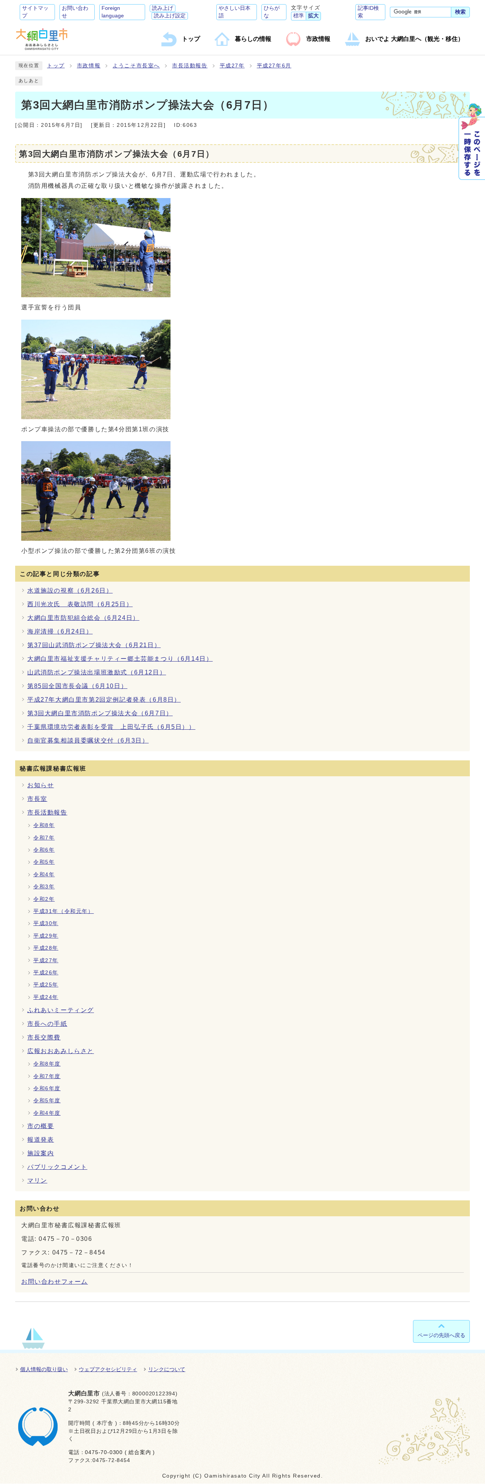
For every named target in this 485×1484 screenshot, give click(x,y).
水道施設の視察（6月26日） (70, 590)
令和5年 (44, 862)
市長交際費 (44, 1037)
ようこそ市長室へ (136, 66)
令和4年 (44, 874)
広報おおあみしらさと (60, 1051)
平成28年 (45, 948)
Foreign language (113, 12)
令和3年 (44, 886)
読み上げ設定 (170, 16)
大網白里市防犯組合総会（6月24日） (83, 618)
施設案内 (40, 1153)
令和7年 (44, 838)
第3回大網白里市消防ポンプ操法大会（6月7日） (100, 713)
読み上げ (162, 8)
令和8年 (44, 825)
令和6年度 (47, 1088)
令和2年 (44, 899)
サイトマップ (35, 12)
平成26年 (45, 972)
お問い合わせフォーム (54, 1281)
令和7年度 (47, 1076)
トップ (56, 66)
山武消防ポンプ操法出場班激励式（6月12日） (96, 672)
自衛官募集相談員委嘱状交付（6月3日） (88, 740)
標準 (298, 16)
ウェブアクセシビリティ (108, 1369)
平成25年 (45, 985)
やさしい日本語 (234, 12)
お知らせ (40, 785)
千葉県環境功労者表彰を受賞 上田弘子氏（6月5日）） (111, 727)
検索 (460, 12)
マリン (37, 1180)
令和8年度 (47, 1064)
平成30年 (45, 923)
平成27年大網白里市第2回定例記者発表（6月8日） (104, 699)
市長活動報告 (190, 66)
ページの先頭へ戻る (441, 1335)
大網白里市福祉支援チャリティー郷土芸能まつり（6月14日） (120, 658)
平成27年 (232, 66)
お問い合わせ (75, 12)
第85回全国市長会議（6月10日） (77, 686)
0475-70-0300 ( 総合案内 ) (120, 1452)
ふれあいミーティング (60, 1010)
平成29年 (45, 936)
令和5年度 (47, 1100)
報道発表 (40, 1139)
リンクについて (166, 1369)
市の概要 (40, 1126)
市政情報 (88, 66)
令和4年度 (47, 1113)
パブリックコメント (57, 1167)
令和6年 (44, 850)
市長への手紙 (47, 1024)
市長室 (37, 799)
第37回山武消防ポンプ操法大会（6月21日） (94, 645)
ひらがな (272, 12)
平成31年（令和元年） (63, 911)
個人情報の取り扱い (44, 1369)
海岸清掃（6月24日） (60, 631)
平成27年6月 (274, 66)
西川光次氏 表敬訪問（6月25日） (80, 604)
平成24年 (45, 997)
